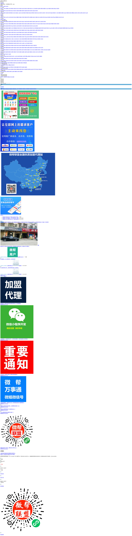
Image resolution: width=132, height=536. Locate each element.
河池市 (26, 21)
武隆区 (31, 17)
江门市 (34, 8)
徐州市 (28, 10)
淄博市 (28, 23)
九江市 (26, 43)
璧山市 (15, 17)
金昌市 (28, 51)
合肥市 (36, 30)
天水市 (36, 51)
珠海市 (52, 8)
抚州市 (17, 43)
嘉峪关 (31, 51)
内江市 (38, 12)
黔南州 (31, 38)
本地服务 (27, 88)
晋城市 (20, 32)
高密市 (55, 23)
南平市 (15, 34)
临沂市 (39, 23)
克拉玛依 (29, 69)
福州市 (28, 34)
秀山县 (54, 17)
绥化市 (8, 56)
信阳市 (1, 36)
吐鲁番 (26, 69)
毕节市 (34, 38)
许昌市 (23, 36)
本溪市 (15, 60)
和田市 (12, 69)
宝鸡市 (26, 41)
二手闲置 (36, 222)
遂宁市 (41, 12)
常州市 (31, 10)
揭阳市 (44, 8)
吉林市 (26, 67)
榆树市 (17, 67)
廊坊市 (29, 45)
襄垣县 (31, 32)
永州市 (39, 47)
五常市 (38, 56)
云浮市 (9, 8)
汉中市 (23, 41)
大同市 (4, 32)
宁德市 (9, 34)
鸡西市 (41, 56)
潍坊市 (42, 23)
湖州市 (20, 25)
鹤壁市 (31, 36)
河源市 (28, 8)
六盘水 (20, 38)
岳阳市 (20, 47)
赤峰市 (19, 62)
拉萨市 (18, 71)
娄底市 (15, 47)
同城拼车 (11, 88)
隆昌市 (11, 12)
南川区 (12, 17)
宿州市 (12, 30)
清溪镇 (7, 8)
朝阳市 (28, 60)
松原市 (7, 67)
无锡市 (17, 10)
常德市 (17, 47)
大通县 (1, 58)
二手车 (17, 88)
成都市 (1, 12)
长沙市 (42, 47)
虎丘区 (34, 10)
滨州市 (47, 23)
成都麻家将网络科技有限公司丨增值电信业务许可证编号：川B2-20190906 (43, 456)
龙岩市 (12, 34)
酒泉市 (15, 51)
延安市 (4, 41)
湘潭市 (28, 47)
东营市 (17, 23)
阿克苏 (15, 69)
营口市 (9, 60)
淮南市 (31, 30)
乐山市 (86, 12)
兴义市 (1, 38)
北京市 (7, 6)
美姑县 (17, 12)
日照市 (9, 23)
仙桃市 (49, 49)
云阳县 (41, 17)
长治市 (17, 32)
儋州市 (1, 54)
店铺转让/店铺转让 (3, 265)
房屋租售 (20, 88)
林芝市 (1, 71)
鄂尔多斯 (2, 62)
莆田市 (17, 34)
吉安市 (20, 43)
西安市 (20, 41)
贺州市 (17, 21)
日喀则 (8, 71)
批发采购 (31, 88)
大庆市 (24, 56)
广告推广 (43, 222)
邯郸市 (26, 45)
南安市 (7, 34)
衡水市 (9, 45)
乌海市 (8, 62)
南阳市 (15, 36)
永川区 (9, 17)
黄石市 (15, 49)
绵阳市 (62, 12)
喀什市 (23, 69)
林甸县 (1, 56)
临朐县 (1, 23)
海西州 (4, 58)
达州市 (43, 12)
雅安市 (54, 12)
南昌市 (28, 43)
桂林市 (34, 21)
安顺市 (28, 38)
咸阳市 (17, 41)
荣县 (9, 12)
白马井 (4, 54)
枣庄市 (23, 23)
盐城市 (26, 10)
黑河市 (10, 56)
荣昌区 (26, 17)
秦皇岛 (7, 45)
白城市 (4, 67)
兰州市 (39, 51)
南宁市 (39, 21)
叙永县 (30, 12)
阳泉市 (9, 32)
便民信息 (39, 222)
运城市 (26, 32)
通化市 (12, 67)
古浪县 (34, 51)
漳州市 (20, 34)
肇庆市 (50, 8)
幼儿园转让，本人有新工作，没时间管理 (7, 259)
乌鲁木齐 (40, 69)
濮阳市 (20, 36)
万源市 (4, 12)
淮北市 (26, 30)
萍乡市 (7, 43)
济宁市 (36, 23)
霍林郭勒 (5, 62)
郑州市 (36, 36)
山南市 (13, 71)
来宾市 (20, 21)
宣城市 (4, 30)
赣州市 (12, 43)
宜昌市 (17, 49)
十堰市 (42, 49)
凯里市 (7, 38)
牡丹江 (13, 56)
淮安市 (9, 10)
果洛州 (17, 58)
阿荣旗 (11, 62)
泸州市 (78, 12)
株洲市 (31, 47)
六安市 (7, 30)
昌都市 (21, 71)
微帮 (4, 453)
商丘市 (12, 36)
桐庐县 (4, 25)
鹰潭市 (1, 43)
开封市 (47, 36)
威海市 (20, 23)
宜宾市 (84, 12)
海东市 (20, 58)
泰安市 (26, 23)
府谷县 (31, 41)
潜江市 (34, 49)
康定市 (25, 12)
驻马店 (4, 36)
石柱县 (52, 17)
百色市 (44, 21)
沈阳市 (36, 60)
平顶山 (26, 36)
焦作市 (44, 36)
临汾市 (23, 32)
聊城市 (52, 23)
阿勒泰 (17, 69)
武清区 (1, 19)
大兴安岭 (4, 56)
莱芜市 (15, 23)
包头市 (16, 62)
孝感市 (7, 49)
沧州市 (15, 45)
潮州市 (42, 8)
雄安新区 (23, 45)
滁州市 (9, 30)
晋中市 (15, 32)
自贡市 (76, 12)
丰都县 (36, 17)
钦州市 (12, 21)
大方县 (15, 38)
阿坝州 (33, 12)
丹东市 (17, 60)
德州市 (31, 23)
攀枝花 (73, 12)
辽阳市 (7, 60)
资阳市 (68, 12)
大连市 (23, 60)
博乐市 (7, 69)
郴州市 (9, 47)
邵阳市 (23, 47)
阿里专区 (4, 71)
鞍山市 (26, 60)
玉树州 (15, 58)
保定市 (20, 45)
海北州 (9, 58)
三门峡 (7, 36)
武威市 (23, 51)
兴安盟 (14, 62)
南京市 (1, 10)
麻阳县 (36, 47)
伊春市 (21, 56)
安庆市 (20, 30)
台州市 (17, 25)
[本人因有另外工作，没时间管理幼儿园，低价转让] (0, 266)
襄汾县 (1, 32)
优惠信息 (34, 88)
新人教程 (12, 76)
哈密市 (20, 69)
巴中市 (49, 12)
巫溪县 (49, 17)
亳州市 (39, 30)
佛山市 (55, 8)
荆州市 (39, 49)
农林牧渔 (32, 222)
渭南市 (7, 41)
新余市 (4, 43)
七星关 (12, 38)
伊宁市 (34, 69)
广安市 (46, 12)
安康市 (1, 41)
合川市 (7, 17)
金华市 (36, 25)
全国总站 (2, 3)
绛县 (36, 32)
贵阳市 (39, 38)
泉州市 (31, 34)
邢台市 (17, 45)
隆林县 (7, 21)
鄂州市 (12, 49)
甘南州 (4, 51)
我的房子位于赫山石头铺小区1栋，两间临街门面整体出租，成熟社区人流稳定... (14, 246)
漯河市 (17, 36)
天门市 (31, 49)
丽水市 (15, 25)
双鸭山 (26, 56)
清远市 (20, 8)
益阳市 (12, 47)
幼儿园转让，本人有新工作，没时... (12, 218)
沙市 (44, 49)
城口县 (34, 17)
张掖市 (20, 51)
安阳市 (42, 36)
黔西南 (26, 38)
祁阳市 (1, 47)
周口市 (9, 36)
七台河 (16, 56)
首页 (1, 88)
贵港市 (15, 21)
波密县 (10, 71)
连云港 (7, 10)
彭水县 (60, 17)
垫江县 (62, 17)
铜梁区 (17, 17)
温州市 (26, 25)
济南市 (58, 23)
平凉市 (17, 51)
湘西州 (7, 47)
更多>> (5, 276)
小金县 (19, 12)
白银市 (26, 51)
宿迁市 (15, 10)
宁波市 (23, 25)
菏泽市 (34, 23)
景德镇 (9, 43)
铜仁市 (17, 38)
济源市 (39, 36)
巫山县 (46, 17)
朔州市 (7, 32)
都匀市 (4, 38)
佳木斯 (18, 56)
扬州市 (23, 10)
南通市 (20, 10)
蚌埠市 (34, 30)
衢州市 (9, 25)
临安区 (7, 25)
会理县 (81, 12)
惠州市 (36, 8)
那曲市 (16, 71)
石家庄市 (35, 45)
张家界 (4, 47)
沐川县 (14, 12)
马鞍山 (28, 30)
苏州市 (36, 10)
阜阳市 (15, 30)
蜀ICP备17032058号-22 (25, 456)
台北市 (1, 73)
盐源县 (7, 12)
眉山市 (52, 12)
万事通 (1, 453)
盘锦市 (4, 60)
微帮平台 (13, 453)
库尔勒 (4, 69)
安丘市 (7, 23)
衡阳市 (26, 47)
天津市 (4, 19)
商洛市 (12, 41)
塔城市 (1, 69)
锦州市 (12, 60)
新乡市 (28, 36)
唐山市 (32, 45)
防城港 (9, 21)
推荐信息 (2, 222)
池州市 (1, 30)
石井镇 (4, 34)
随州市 (26, 49)
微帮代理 (6, 453)
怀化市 (34, 47)
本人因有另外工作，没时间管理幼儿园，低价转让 (9, 267)
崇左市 (23, 21)
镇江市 (12, 10)
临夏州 (7, 51)
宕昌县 (1, 51)
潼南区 (20, 17)
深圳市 (1, 8)
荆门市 (9, 49)
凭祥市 (4, 21)
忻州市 (34, 32)
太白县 (28, 41)
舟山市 (12, 25)
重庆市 (1, 6)
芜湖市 (42, 30)
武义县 (34, 25)
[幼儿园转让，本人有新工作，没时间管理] (0, 258)
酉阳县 (57, 17)
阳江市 (31, 8)
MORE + (2, 215)
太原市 (28, 32)
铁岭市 (1, 60)
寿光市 (4, 23)
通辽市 (22, 62)
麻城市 (4, 49)
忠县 (39, 17)
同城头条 (7, 88)
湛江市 (17, 8)
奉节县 (43, 17)
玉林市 (36, 21)
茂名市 (15, 8)
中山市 (47, 8)
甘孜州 (35, 12)
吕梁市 (12, 32)
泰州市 (4, 10)
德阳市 (60, 12)
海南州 (26, 58)
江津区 (4, 17)
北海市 (42, 21)
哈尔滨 (35, 56)
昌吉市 (9, 69)
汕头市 (23, 8)
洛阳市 (34, 36)
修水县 (31, 43)
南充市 (70, 12)
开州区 (23, 17)
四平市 (20, 67)
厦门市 (26, 34)
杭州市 (1, 25)
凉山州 (65, 12)
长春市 (23, 67)
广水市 (1, 49)
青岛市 (44, 23)
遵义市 (36, 38)
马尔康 (22, 12)
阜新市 (20, 60)
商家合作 (9, 76)
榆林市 (15, 41)
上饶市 (23, 43)
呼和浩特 (25, 62)
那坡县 (1, 21)
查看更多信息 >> (3, 275)
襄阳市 (36, 49)
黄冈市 (20, 49)
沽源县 (1, 45)
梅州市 (12, 8)
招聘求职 (14, 88)
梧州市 (28, 21)
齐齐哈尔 (32, 56)
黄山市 (17, 30)
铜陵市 (23, 30)
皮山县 (32, 69)
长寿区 (1, 17)
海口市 (7, 54)
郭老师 (20, 265)
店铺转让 (24, 88)
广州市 (4, 8)
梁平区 (28, 17)
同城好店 (4, 88)
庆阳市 (42, 51)
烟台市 (50, 23)
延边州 (1, 67)
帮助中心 (2, 76)
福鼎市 (1, 34)
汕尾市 (39, 8)
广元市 (57, 12)
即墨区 (12, 23)
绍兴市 (31, 25)
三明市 (23, 34)
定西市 (12, 51)
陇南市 (9, 51)
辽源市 (15, 67)
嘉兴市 (28, 25)
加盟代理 (5, 76)
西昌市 (27, 12)
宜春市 (15, 43)
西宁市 (23, 58)
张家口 (4, 45)
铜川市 (9, 41)
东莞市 (58, 8)
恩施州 (28, 49)
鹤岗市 (29, 56)
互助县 (12, 58)
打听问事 (46, 222)
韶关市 (26, 8)
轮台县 (37, 69)
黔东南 (23, 38)
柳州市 (31, 21)
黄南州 (7, 58)
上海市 (4, 6)
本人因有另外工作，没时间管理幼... (12, 219)
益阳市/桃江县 (10, 265)
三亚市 (9, 54)
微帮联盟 (10, 453)
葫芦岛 (34, 60)
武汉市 (46, 49)
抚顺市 (31, 60)
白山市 (9, 67)
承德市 (12, 45)
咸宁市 (23, 49)
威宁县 (9, 38)
